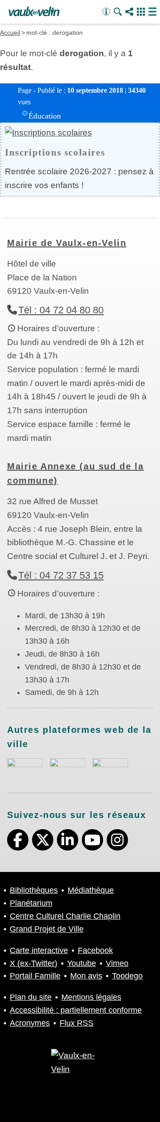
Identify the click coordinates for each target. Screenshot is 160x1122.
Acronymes (30, 1023)
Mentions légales (91, 997)
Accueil (10, 32)
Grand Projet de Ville (47, 929)
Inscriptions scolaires (55, 152)
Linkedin (67, 840)
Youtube (92, 840)
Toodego (127, 975)
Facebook (17, 840)
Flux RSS (76, 1023)
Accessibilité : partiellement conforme (76, 1010)
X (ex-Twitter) (42, 840)
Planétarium (31, 903)
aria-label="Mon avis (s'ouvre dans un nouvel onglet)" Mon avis (25, 768)
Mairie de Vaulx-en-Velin (66, 243)
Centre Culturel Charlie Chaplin (65, 916)
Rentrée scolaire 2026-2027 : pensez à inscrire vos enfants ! (79, 178)
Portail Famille (35, 975)
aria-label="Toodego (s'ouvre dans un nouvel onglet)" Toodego (67, 767)
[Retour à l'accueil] (34, 12)
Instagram (117, 840)
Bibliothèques (34, 890)
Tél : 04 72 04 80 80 (61, 310)
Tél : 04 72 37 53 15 (61, 575)
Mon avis (86, 975)
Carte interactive (39, 950)
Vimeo (117, 963)
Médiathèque (91, 890)
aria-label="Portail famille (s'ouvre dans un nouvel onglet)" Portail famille (110, 767)
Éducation (44, 115)
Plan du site (31, 997)
